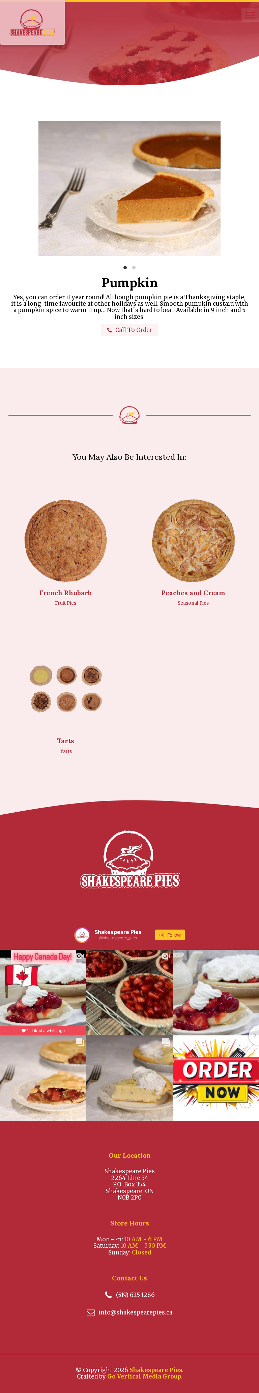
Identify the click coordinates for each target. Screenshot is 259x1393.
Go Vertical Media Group (144, 1376)
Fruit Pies (65, 603)
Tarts (66, 751)
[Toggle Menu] (250, 15)
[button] (129, 330)
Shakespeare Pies (156, 1370)
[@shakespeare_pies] (82, 935)
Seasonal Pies (193, 603)
